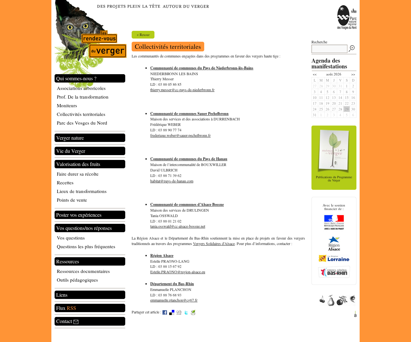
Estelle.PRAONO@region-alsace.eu (177, 271)
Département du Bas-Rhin (172, 283)
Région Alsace (161, 255)
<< (315, 74)
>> (353, 74)
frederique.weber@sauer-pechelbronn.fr (180, 135)
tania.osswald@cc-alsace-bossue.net (177, 226)
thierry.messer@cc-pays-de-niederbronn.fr (182, 89)
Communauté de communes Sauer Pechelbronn (189, 113)
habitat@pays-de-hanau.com (171, 180)
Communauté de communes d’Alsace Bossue (187, 204)
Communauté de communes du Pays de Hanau (188, 159)
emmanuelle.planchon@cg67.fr (173, 300)
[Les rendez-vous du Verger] (90, 45)
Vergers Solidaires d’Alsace (214, 243)
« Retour (143, 34)
